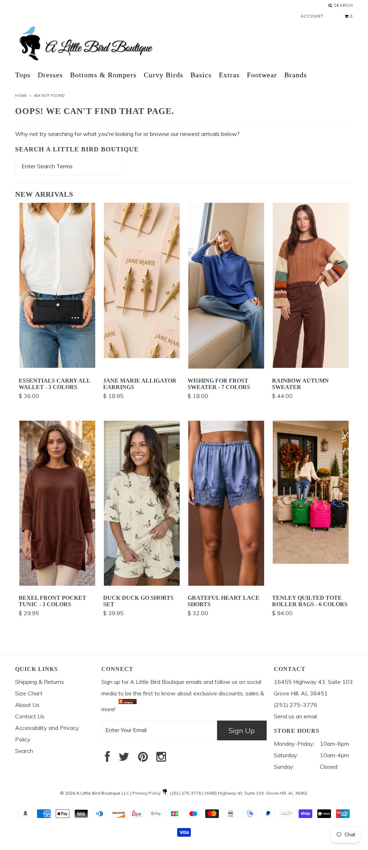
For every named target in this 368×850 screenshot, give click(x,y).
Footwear (262, 75)
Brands (295, 75)
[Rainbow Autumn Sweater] (311, 365)
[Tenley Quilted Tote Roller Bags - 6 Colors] (311, 561)
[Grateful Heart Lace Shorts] (226, 583)
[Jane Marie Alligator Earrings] (142, 356)
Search (342, 5)
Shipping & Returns (39, 681)
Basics (201, 75)
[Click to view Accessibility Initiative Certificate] (127, 709)
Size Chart (28, 693)
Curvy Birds (163, 75)
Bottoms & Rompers (103, 75)
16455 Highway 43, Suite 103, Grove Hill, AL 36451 (256, 793)
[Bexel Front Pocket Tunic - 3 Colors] (57, 583)
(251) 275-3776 (185, 793)
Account (312, 16)
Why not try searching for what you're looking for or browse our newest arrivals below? (127, 133)
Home (21, 95)
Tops (23, 75)
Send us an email (295, 716)
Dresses (50, 75)
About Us (27, 704)
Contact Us (30, 716)
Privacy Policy (147, 793)
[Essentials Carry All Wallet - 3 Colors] (57, 365)
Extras (229, 75)
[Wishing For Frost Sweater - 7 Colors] (226, 366)
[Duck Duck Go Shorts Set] (142, 583)
